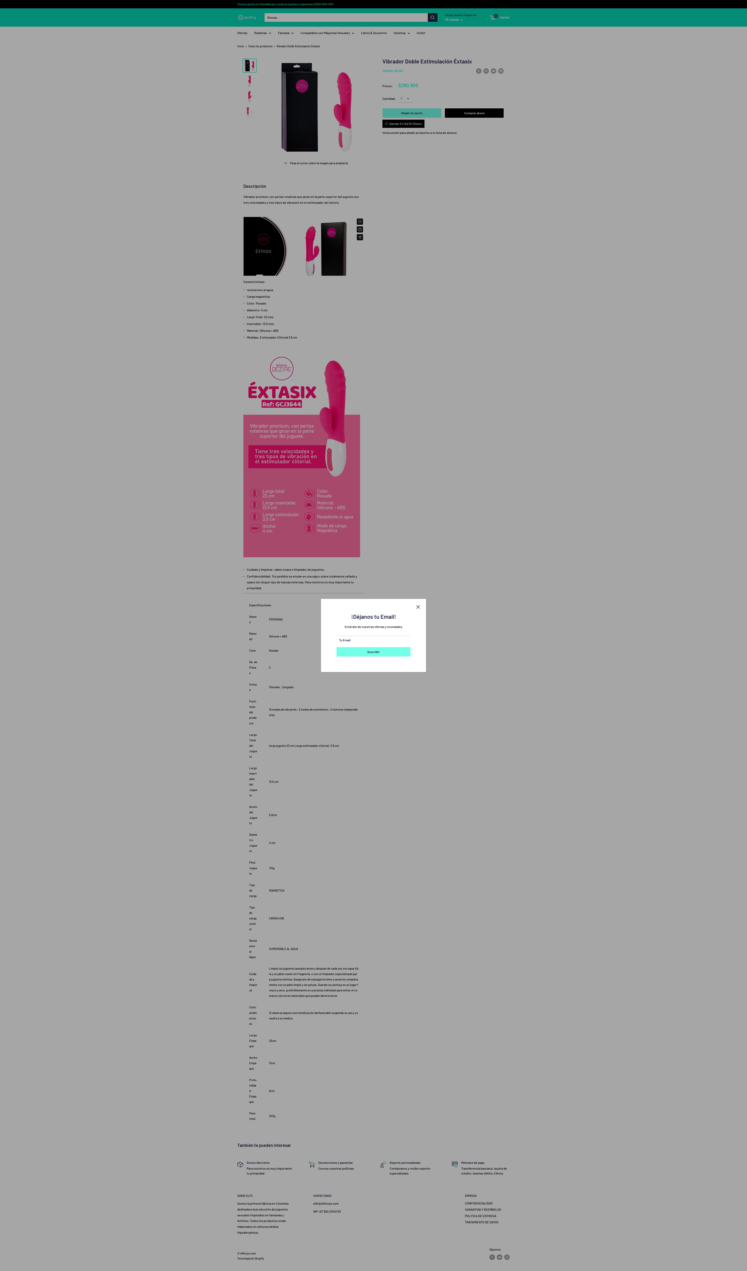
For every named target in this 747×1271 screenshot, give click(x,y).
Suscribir (373, 652)
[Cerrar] (418, 606)
